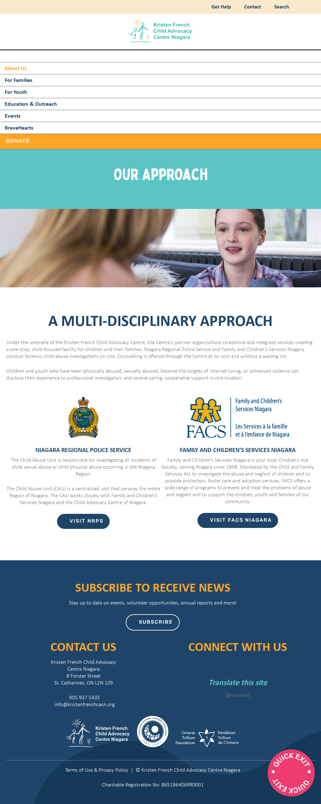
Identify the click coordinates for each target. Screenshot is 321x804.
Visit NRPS (86, 521)
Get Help (220, 6)
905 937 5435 (83, 697)
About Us (16, 68)
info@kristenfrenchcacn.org (83, 704)
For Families (18, 80)
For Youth (16, 92)
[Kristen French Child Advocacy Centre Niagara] (160, 41)
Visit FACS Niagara (241, 520)
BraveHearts (19, 127)
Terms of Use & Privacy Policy (96, 770)
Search (280, 6)
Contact (252, 6)
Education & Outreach (31, 104)
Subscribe (156, 622)
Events (12, 116)
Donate (18, 141)
